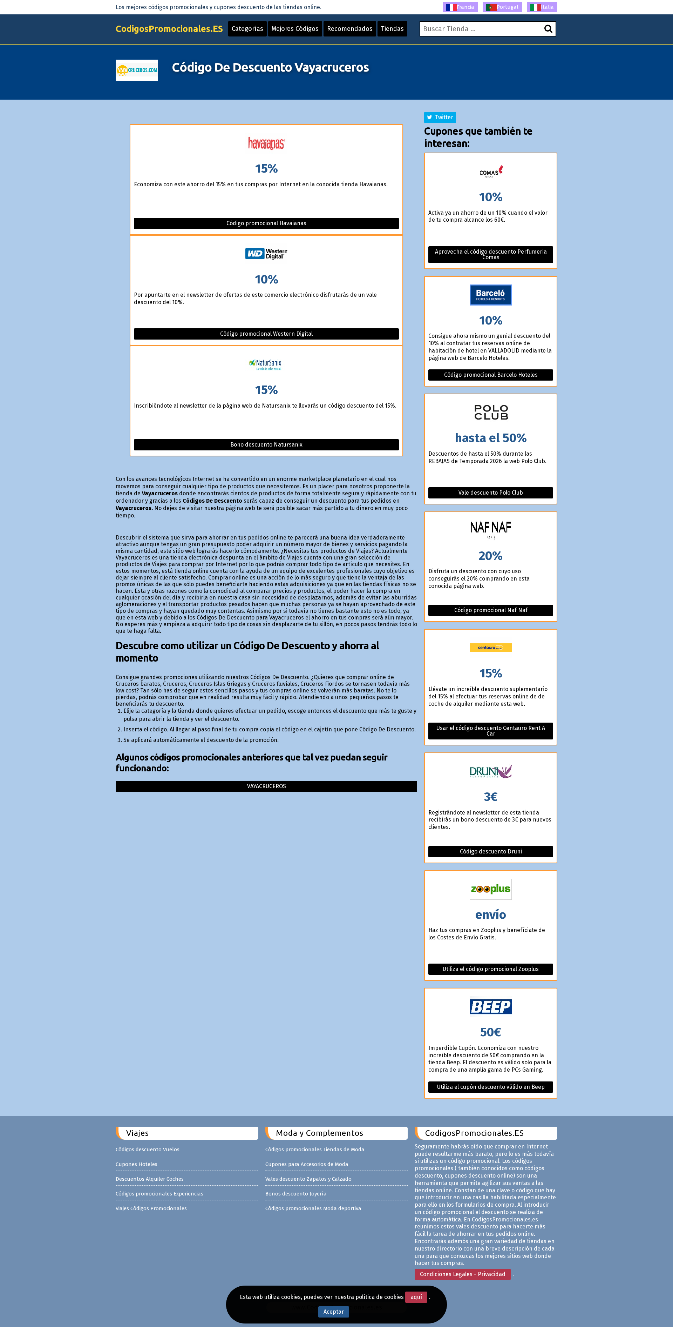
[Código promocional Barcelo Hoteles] (490, 295)
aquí (416, 1297)
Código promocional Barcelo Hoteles (491, 374)
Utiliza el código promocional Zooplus (491, 969)
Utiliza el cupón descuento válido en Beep (491, 1087)
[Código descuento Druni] (490, 772)
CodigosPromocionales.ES (169, 29)
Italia (547, 7)
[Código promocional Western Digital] (266, 254)
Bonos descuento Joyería (296, 1194)
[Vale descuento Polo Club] (490, 413)
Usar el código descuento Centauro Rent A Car (490, 731)
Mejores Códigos (295, 29)
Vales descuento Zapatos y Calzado (308, 1179)
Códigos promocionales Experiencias (159, 1194)
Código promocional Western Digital (266, 333)
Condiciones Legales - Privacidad (462, 1274)
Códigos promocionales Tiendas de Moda (315, 1149)
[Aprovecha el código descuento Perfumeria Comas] (490, 172)
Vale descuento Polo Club (490, 492)
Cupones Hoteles (136, 1164)
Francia (465, 7)
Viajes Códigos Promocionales (151, 1208)
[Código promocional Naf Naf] (490, 531)
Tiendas (392, 29)
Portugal (507, 7)
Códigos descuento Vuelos (147, 1149)
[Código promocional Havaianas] (266, 143)
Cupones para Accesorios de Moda (306, 1164)
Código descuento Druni (491, 851)
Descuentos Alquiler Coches (150, 1179)
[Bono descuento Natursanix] (266, 365)
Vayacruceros (266, 786)
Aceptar (334, 1311)
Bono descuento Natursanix (266, 444)
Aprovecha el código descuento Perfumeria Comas (491, 254)
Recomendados (350, 29)
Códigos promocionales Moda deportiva (313, 1208)
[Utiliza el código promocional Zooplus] (490, 889)
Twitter (442, 117)
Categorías (247, 29)
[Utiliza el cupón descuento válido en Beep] (490, 1007)
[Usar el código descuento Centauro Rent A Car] (490, 648)
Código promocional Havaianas (266, 223)
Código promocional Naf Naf (491, 610)
